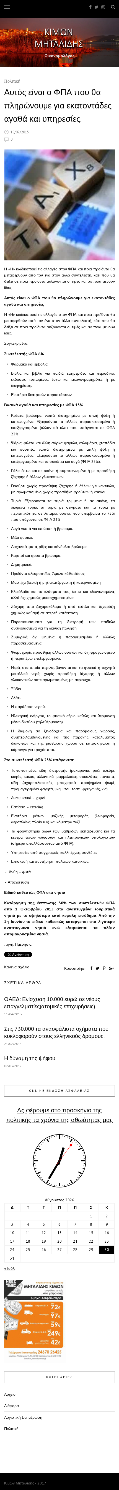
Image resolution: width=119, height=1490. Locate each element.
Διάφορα (11, 1405)
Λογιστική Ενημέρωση (23, 1417)
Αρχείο (9, 1394)
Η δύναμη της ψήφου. (30, 1058)
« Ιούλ (9, 1268)
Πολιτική (12, 81)
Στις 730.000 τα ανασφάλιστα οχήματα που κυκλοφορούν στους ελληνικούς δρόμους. (56, 1032)
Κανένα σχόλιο (16, 966)
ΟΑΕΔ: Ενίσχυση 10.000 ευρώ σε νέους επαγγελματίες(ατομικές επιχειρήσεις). (52, 1003)
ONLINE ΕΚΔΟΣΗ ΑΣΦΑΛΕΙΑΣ (59, 1091)
